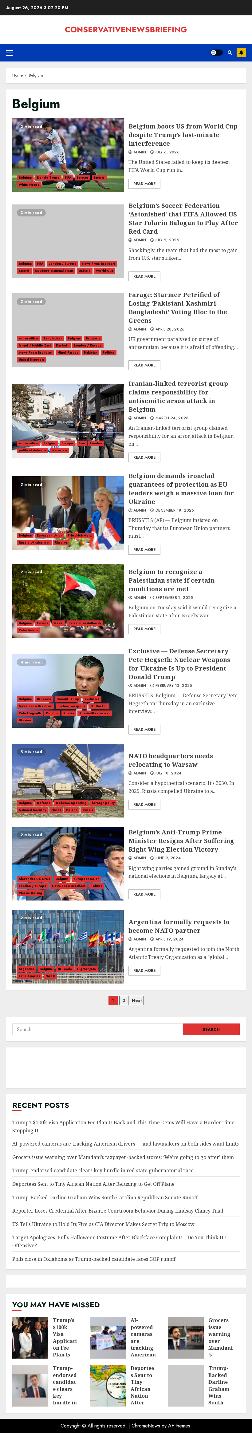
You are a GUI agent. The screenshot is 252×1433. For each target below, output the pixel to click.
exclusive (92, 699)
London (96, 443)
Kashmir (62, 345)
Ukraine (61, 542)
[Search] (230, 52)
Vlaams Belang (30, 893)
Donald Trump (48, 177)
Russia (68, 713)
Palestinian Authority (85, 623)
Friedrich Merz (80, 535)
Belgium (25, 177)
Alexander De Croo (34, 879)
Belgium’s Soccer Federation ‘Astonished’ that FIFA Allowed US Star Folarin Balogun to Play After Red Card (68, 241)
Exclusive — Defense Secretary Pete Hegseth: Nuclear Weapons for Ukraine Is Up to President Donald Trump (68, 691)
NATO (56, 810)
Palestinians (28, 630)
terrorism (59, 450)
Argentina (26, 969)
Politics (109, 352)
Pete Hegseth (30, 713)
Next (137, 1000)
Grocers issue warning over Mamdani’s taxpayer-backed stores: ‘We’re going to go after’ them (123, 1157)
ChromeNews (146, 1425)
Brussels (93, 338)
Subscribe (241, 52)
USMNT (85, 270)
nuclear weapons (71, 706)
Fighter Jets (86, 969)
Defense (44, 803)
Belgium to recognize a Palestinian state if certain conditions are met (68, 601)
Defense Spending (71, 803)
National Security (32, 810)
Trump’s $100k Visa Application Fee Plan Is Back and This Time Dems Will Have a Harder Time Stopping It (30, 1338)
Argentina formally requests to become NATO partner (68, 947)
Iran (82, 443)
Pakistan (90, 352)
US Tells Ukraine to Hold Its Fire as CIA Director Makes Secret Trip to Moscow (103, 1224)
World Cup (104, 270)
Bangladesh (52, 338)
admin (139, 152)
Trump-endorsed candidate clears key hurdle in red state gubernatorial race (103, 1170)
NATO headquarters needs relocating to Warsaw (68, 780)
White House (29, 184)
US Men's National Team (54, 270)
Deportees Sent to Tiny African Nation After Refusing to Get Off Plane (93, 1184)
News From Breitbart (98, 263)
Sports (99, 177)
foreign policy (103, 803)
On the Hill (98, 706)
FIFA (68, 177)
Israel (58, 623)
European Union (49, 535)
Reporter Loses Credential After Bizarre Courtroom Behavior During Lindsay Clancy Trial (117, 1210)
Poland (71, 810)
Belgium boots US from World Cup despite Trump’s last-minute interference (68, 155)
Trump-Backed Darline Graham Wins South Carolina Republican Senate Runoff (105, 1197)
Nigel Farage (68, 352)
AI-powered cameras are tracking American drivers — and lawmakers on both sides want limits (125, 1143)
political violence (32, 450)
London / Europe (63, 263)
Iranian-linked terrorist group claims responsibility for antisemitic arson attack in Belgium (68, 421)
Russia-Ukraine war (34, 542)
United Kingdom (31, 359)
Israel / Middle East (35, 345)
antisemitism (28, 338)
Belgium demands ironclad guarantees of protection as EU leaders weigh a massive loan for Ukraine (68, 513)
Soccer (83, 177)
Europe (67, 443)
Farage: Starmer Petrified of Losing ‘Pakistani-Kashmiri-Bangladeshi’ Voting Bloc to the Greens (68, 330)
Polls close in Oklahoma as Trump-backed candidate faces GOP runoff (93, 1259)
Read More (144, 184)
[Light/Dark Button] (217, 52)
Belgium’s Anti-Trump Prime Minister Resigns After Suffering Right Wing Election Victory (68, 864)
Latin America (29, 976)
